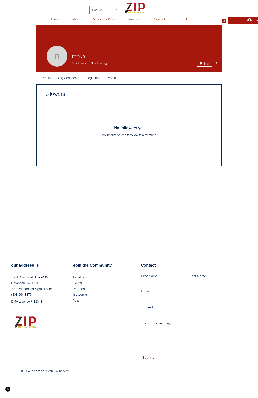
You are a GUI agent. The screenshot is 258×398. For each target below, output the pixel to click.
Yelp (76, 300)
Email (145, 291)
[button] (104, 19)
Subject (147, 307)
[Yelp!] (7, 389)
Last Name (198, 276)
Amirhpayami (61, 371)
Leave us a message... (158, 323)
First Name (149, 276)
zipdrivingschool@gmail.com (31, 289)
